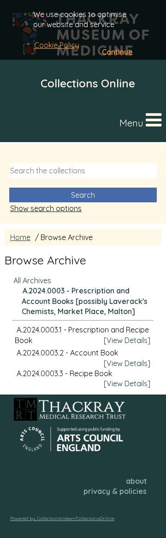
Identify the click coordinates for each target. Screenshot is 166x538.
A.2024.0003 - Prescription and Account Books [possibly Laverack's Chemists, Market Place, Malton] (85, 301)
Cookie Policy (56, 45)
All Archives (32, 280)
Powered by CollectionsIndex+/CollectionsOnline (62, 518)
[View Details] (127, 340)
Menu (132, 123)
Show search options (46, 208)
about (136, 481)
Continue (117, 52)
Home (20, 237)
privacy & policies (115, 491)
